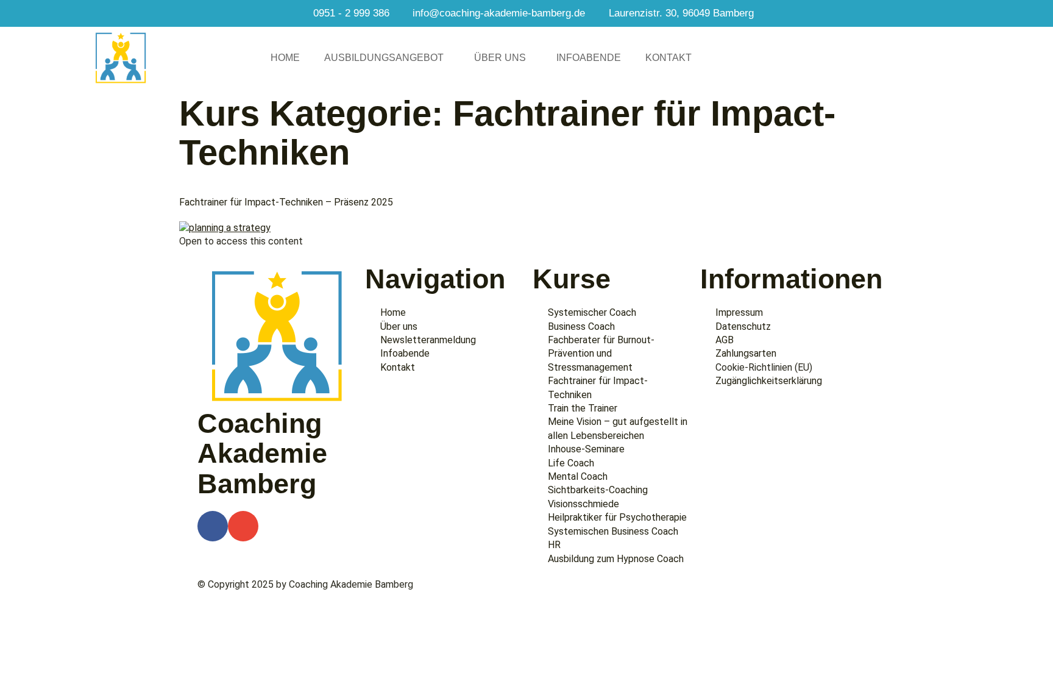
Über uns (500, 57)
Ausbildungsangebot (384, 57)
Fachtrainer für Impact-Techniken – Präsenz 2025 (286, 202)
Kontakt (668, 57)
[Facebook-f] (212, 526)
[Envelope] (243, 526)
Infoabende (588, 57)
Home (285, 57)
